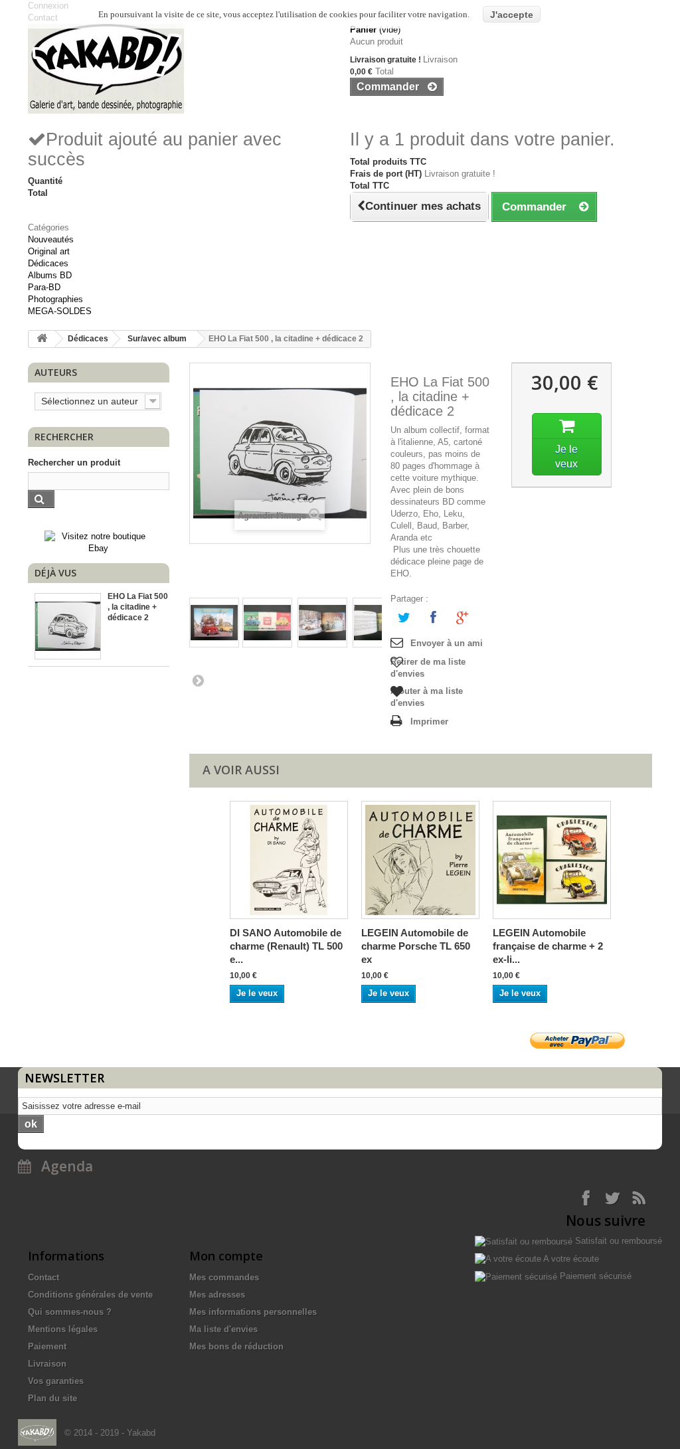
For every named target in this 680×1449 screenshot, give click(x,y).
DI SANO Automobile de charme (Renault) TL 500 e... (286, 946)
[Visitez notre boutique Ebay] (98, 542)
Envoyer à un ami (446, 643)
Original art (49, 251)
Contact (43, 1277)
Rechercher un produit (74, 463)
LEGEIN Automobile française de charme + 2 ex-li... (548, 946)
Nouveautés (51, 239)
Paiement (47, 1346)
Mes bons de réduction (236, 1346)
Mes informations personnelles (253, 1312)
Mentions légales (63, 1329)
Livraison (47, 1364)
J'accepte (511, 14)
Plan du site (52, 1398)
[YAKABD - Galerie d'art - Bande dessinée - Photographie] (179, 69)
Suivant (197, 680)
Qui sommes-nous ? (70, 1312)
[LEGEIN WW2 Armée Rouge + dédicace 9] (552, 860)
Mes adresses (217, 1295)
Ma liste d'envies (223, 1329)
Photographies (55, 299)
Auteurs (56, 372)
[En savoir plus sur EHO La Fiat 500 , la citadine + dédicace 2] (68, 626)
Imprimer (429, 721)
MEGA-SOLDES (60, 311)
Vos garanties (56, 1381)
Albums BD (50, 275)
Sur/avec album (157, 338)
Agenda (62, 1166)
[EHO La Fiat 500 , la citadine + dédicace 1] (214, 622)
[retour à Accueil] (41, 339)
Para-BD (44, 287)
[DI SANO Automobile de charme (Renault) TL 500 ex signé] (289, 860)
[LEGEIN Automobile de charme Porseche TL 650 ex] (420, 860)
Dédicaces (48, 263)
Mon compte (226, 1256)
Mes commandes (224, 1277)
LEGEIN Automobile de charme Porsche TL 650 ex (415, 946)
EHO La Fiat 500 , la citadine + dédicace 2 (138, 607)
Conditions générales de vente (90, 1295)
